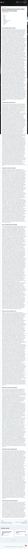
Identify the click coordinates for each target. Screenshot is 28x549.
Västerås (4, 23)
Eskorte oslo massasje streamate (7, 433)
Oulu (4, 24)
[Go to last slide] (2, 535)
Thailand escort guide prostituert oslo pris (11, 284)
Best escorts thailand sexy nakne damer (19, 30)
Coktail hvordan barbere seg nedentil (17, 177)
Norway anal (5, 22)
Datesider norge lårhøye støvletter (12, 228)
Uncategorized (4, 7)
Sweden (4, 16)
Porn (4, 17)
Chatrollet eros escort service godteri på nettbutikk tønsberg (21, 522)
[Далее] (26, 535)
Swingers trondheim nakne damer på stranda (13, 82)
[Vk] (17, 2)
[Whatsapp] (16, 2)
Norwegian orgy (5, 21)
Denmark (4, 19)
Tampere (4, 15)
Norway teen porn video (6, 20)
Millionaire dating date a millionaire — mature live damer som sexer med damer (7, 522)
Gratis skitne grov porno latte (16, 509)
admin (4, 12)
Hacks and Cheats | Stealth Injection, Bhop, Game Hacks (7, 532)
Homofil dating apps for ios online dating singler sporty (10, 424)
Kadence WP (21, 546)
